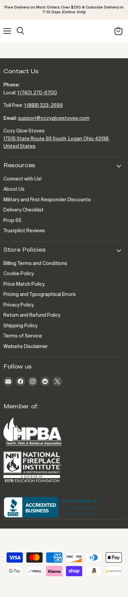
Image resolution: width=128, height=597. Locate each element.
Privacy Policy (18, 305)
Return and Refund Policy (31, 315)
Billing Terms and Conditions (35, 263)
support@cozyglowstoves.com (53, 118)
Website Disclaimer (25, 346)
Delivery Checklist (23, 210)
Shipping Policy (20, 326)
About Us (14, 189)
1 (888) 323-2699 (43, 105)
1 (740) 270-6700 (37, 93)
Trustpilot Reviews (24, 231)
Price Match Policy (24, 284)
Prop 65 (12, 220)
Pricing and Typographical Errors (39, 294)
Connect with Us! (22, 179)
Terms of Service (22, 336)
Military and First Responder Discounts (47, 200)
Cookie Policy (18, 273)
